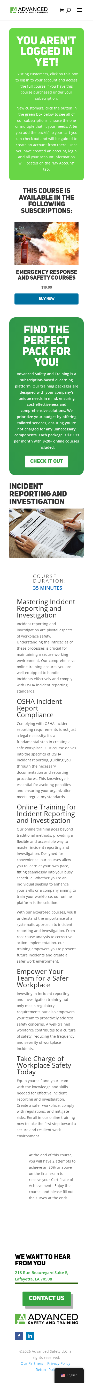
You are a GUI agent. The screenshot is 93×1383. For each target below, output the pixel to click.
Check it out (46, 461)
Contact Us (46, 1299)
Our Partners (32, 1363)
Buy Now (47, 299)
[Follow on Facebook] (19, 1336)
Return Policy (47, 1369)
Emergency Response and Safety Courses (46, 275)
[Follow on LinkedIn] (30, 1336)
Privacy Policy (58, 1363)
